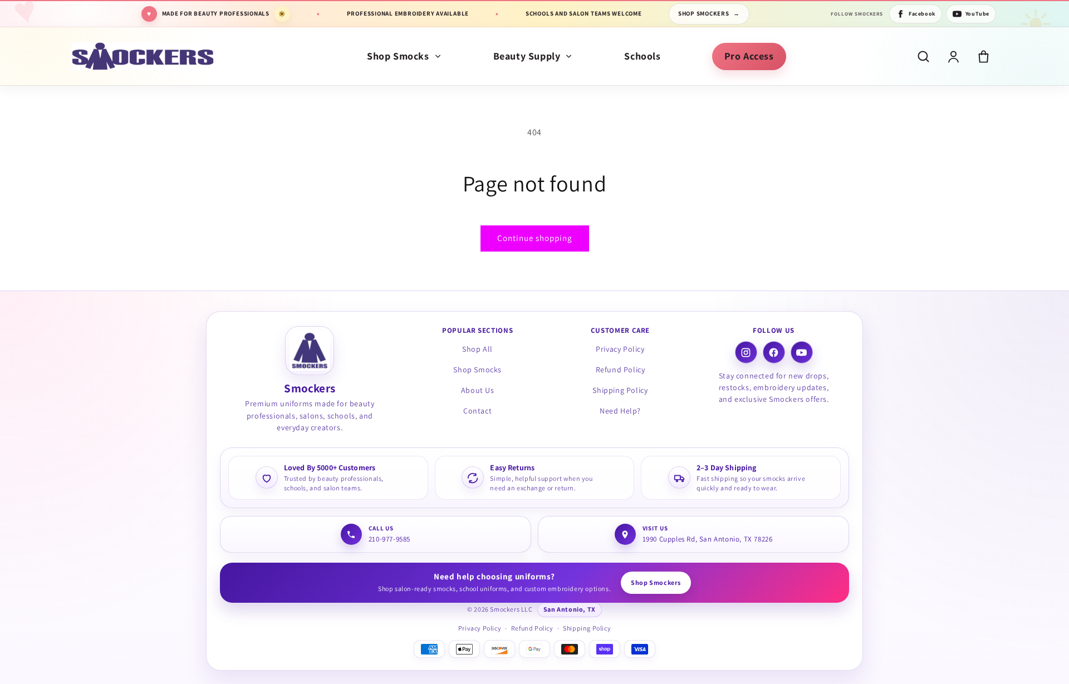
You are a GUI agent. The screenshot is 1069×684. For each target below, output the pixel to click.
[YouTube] (802, 353)
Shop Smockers (709, 13)
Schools (642, 56)
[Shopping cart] (983, 56)
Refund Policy (620, 370)
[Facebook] (774, 353)
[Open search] (923, 56)
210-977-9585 (389, 539)
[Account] (953, 56)
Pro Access (749, 56)
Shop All (477, 350)
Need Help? (620, 411)
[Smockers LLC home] (143, 56)
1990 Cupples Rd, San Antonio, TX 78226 (708, 539)
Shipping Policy (620, 390)
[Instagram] (746, 353)
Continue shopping (534, 238)
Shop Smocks (398, 56)
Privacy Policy (620, 350)
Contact (477, 411)
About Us (477, 390)
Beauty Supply (527, 56)
